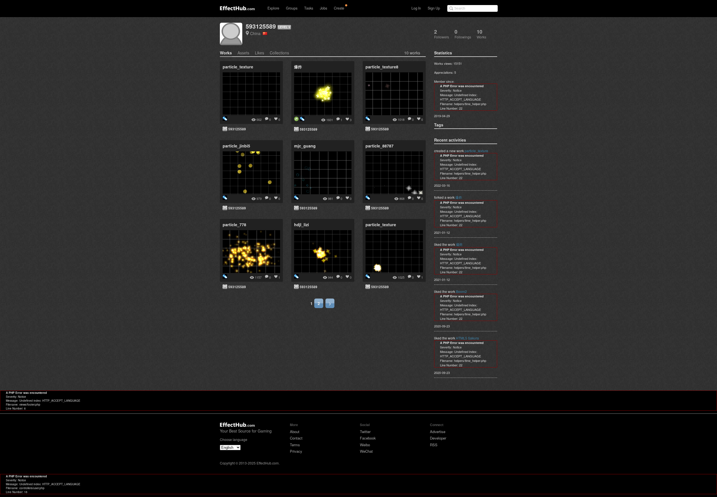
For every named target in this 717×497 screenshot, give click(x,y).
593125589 (261, 26)
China (256, 33)
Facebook (368, 438)
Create (339, 8)
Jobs (323, 8)
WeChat (366, 451)
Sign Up (434, 8)
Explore (273, 8)
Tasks (308, 8)
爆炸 (458, 197)
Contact (296, 438)
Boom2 (461, 291)
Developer (438, 438)
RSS (433, 444)
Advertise (437, 431)
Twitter (365, 431)
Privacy (296, 451)
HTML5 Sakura (467, 338)
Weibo (365, 444)
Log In (416, 8)
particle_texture (476, 150)
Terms (295, 444)
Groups (291, 8)
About (294, 431)
